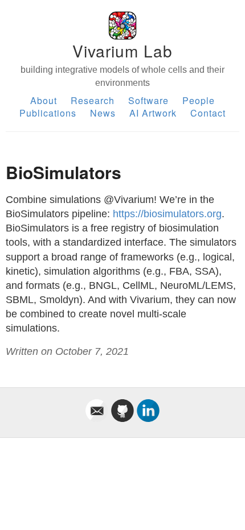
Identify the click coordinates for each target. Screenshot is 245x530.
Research (93, 100)
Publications (47, 112)
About (43, 100)
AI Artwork (153, 112)
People (198, 100)
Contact (208, 112)
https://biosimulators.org (167, 214)
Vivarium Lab (122, 50)
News (103, 112)
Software (148, 100)
